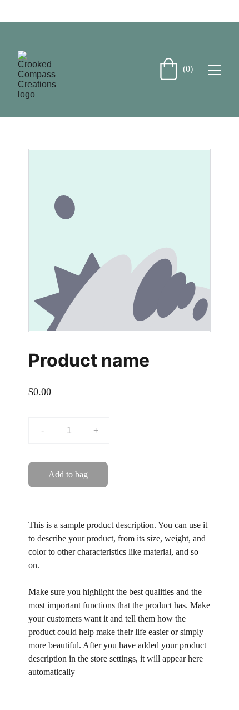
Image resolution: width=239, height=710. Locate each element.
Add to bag (68, 474)
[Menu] (214, 70)
